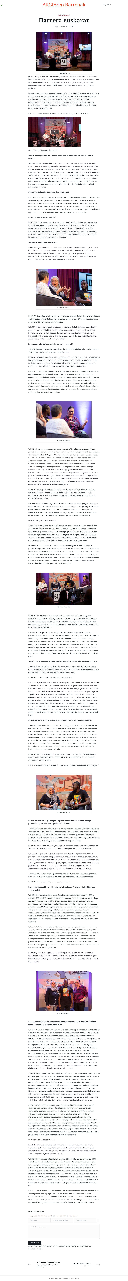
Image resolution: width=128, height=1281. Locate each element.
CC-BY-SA (76, 1278)
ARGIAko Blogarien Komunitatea (60, 1278)
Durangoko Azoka (63, 15)
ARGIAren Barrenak (64, 4)
